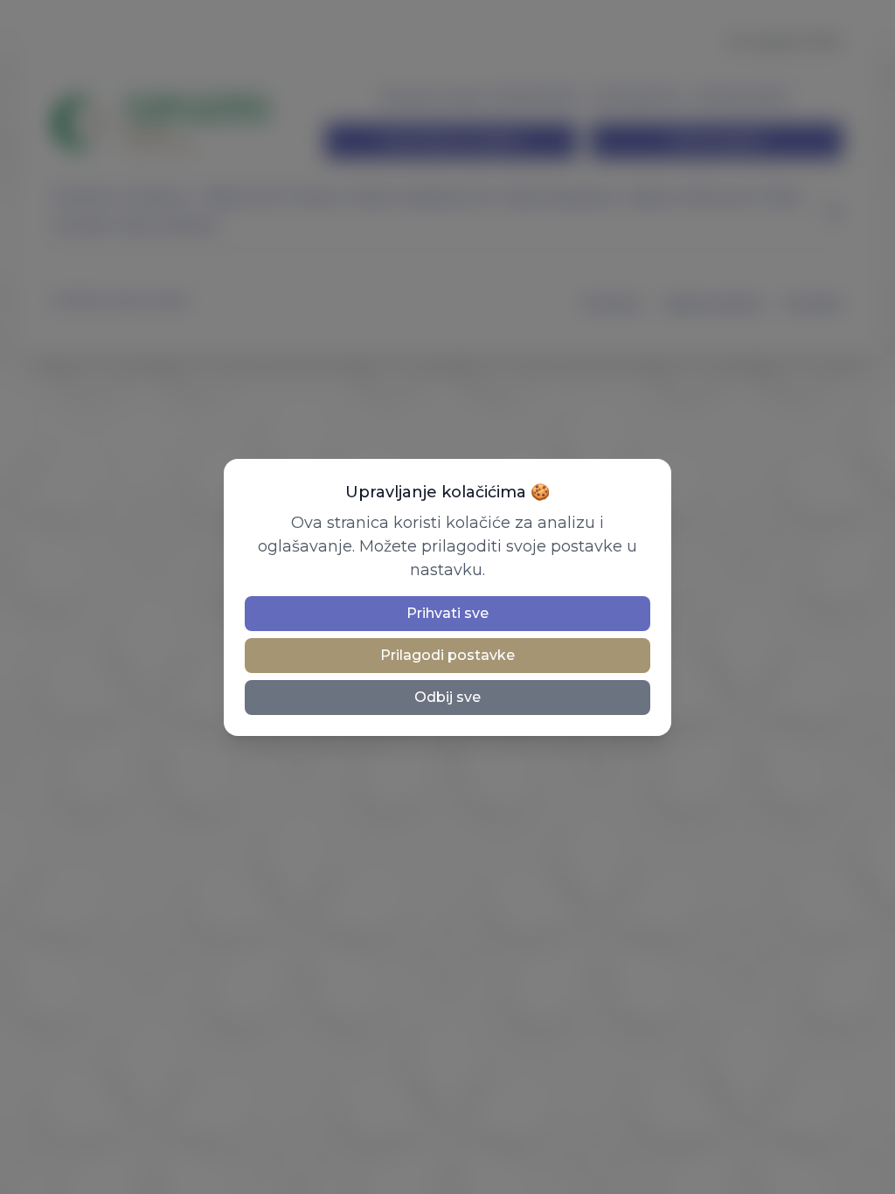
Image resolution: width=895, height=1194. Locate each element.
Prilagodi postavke (447, 655)
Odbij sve (447, 697)
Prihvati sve (447, 613)
